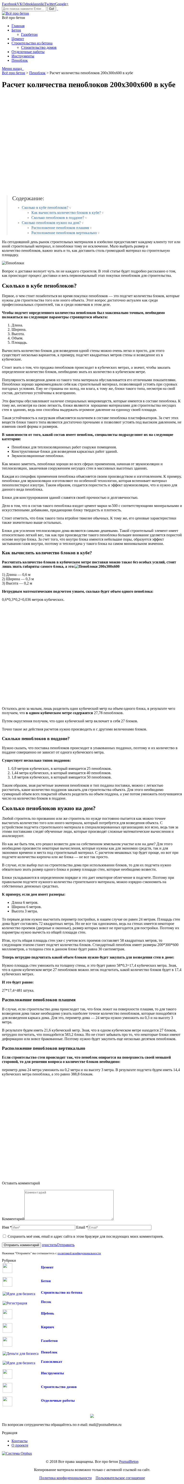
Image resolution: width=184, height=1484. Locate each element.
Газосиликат (51, 1361)
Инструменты (52, 1373)
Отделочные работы (58, 1400)
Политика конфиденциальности (65, 1478)
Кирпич (47, 1327)
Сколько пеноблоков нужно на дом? (51, 223)
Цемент (47, 1267)
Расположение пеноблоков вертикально (64, 233)
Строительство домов (59, 1387)
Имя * (7, 1227)
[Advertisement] (71, 142)
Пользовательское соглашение (120, 1478)
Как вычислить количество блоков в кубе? (66, 213)
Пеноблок (49, 1352)
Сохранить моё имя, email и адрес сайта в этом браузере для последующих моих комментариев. (86, 1236)
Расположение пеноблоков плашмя (60, 228)
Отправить (66, 1245)
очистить (49, 1245)
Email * (82, 1227)
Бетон (46, 1281)
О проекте (20, 1445)
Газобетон (49, 1341)
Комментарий (13, 1219)
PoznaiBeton (128, 1462)
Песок (46, 1302)
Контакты (20, 1441)
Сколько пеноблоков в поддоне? (57, 218)
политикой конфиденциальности (79, 1253)
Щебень (47, 1313)
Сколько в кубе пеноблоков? (45, 207)
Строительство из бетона (61, 1292)
